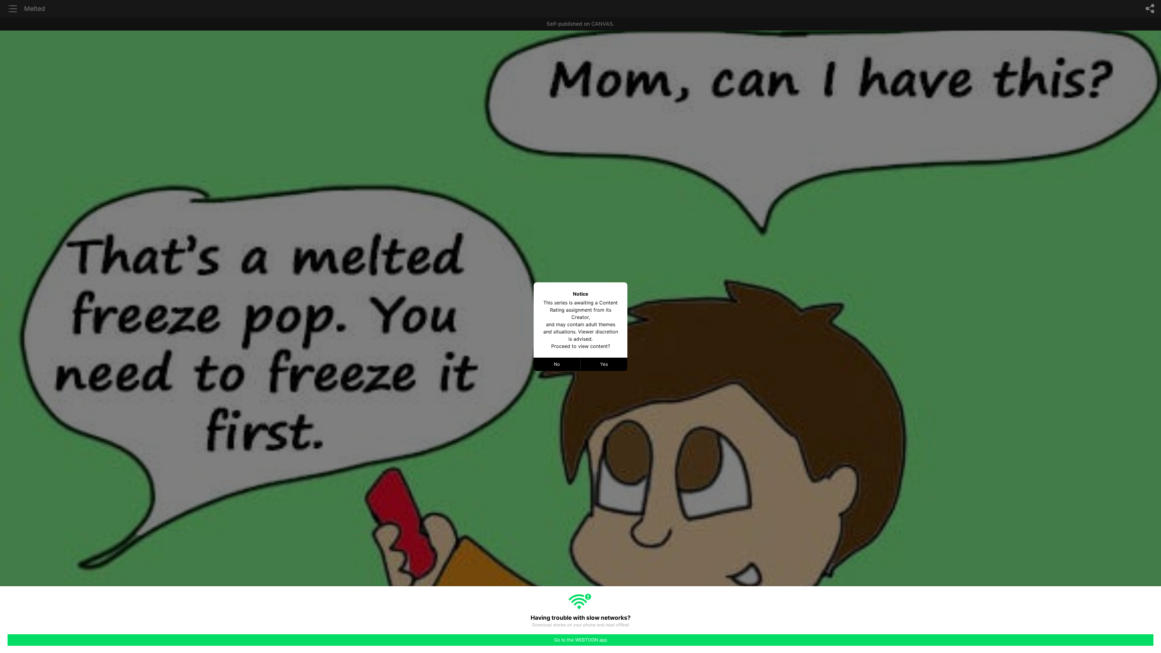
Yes (604, 364)
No (557, 364)
